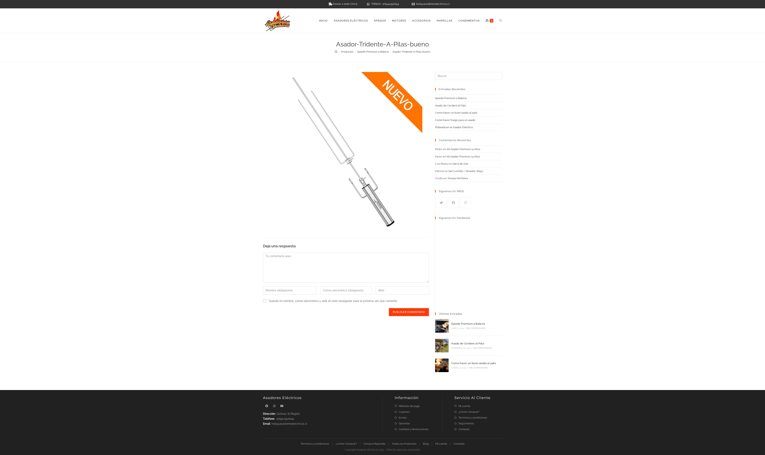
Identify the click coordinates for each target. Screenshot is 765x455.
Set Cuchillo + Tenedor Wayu (465, 171)
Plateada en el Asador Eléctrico (454, 127)
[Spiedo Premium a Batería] (442, 326)
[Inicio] (336, 51)
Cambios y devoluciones (413, 429)
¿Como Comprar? (346, 443)
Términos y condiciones (472, 417)
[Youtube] (281, 406)
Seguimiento (466, 423)
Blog (426, 443)
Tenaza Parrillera (457, 178)
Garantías (404, 423)
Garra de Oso (460, 163)
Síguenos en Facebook (454, 217)
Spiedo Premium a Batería (451, 98)
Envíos (403, 417)
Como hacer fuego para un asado (455, 120)
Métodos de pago (409, 406)
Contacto (463, 429)
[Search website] (500, 21)
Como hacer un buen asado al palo (456, 112)
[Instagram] (465, 202)
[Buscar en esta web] (468, 75)
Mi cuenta (464, 406)
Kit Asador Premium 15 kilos (463, 149)
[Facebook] (453, 202)
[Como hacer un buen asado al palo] (442, 365)
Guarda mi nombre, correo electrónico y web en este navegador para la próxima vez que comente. (333, 301)
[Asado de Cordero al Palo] (442, 345)
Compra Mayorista (374, 443)
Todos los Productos (404, 443)
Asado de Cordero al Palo (450, 105)
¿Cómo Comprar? (469, 411)
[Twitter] (441, 202)
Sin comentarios (476, 328)
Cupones (404, 411)
